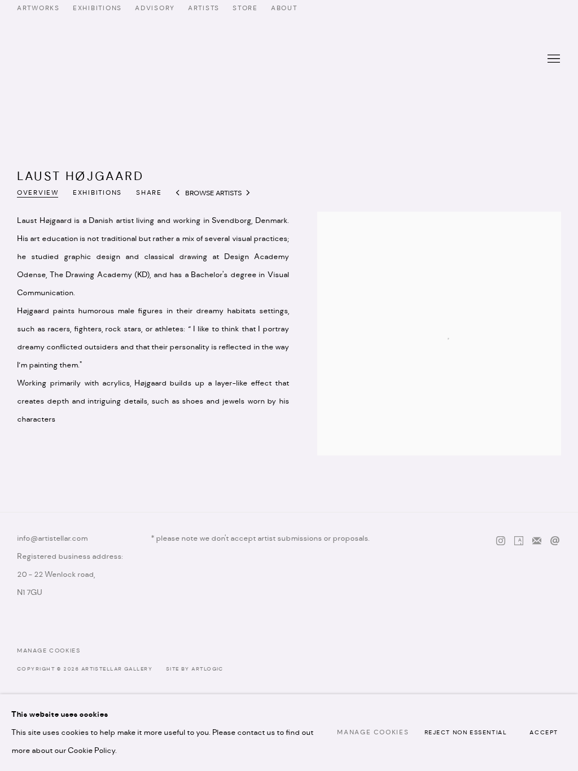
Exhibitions (97, 193)
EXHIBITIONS (97, 8)
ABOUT (284, 8)
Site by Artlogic (195, 669)
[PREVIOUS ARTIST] (178, 194)
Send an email (555, 541)
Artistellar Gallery (289, 59)
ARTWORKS (38, 8)
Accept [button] (543, 733)
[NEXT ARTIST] (248, 194)
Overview (38, 193)
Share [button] (149, 193)
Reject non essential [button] (465, 733)
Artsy (519, 541)
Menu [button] (552, 59)
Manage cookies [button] (48, 651)
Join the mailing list (537, 541)
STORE (245, 8)
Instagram (501, 541)
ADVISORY (155, 8)
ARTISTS (204, 8)
